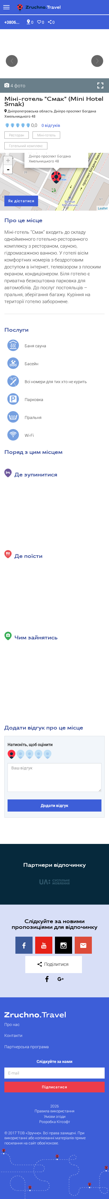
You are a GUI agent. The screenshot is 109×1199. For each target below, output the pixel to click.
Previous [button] (12, 61)
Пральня (33, 417)
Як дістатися (21, 200)
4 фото (17, 85)
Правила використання (54, 1111)
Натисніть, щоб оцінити (30, 744)
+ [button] (8, 160)
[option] (54, 61)
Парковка (34, 399)
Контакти (13, 1035)
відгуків (51, 125)
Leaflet (103, 208)
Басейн (31, 363)
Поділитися (56, 964)
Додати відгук (54, 805)
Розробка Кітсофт (54, 1121)
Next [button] (97, 61)
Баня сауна (35, 345)
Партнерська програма (26, 1046)
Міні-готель (46, 135)
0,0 (33, 125)
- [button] (8, 169)
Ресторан (16, 135)
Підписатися (54, 1087)
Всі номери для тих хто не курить (56, 381)
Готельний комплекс (26, 145)
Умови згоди (54, 1116)
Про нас (11, 1024)
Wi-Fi (29, 435)
